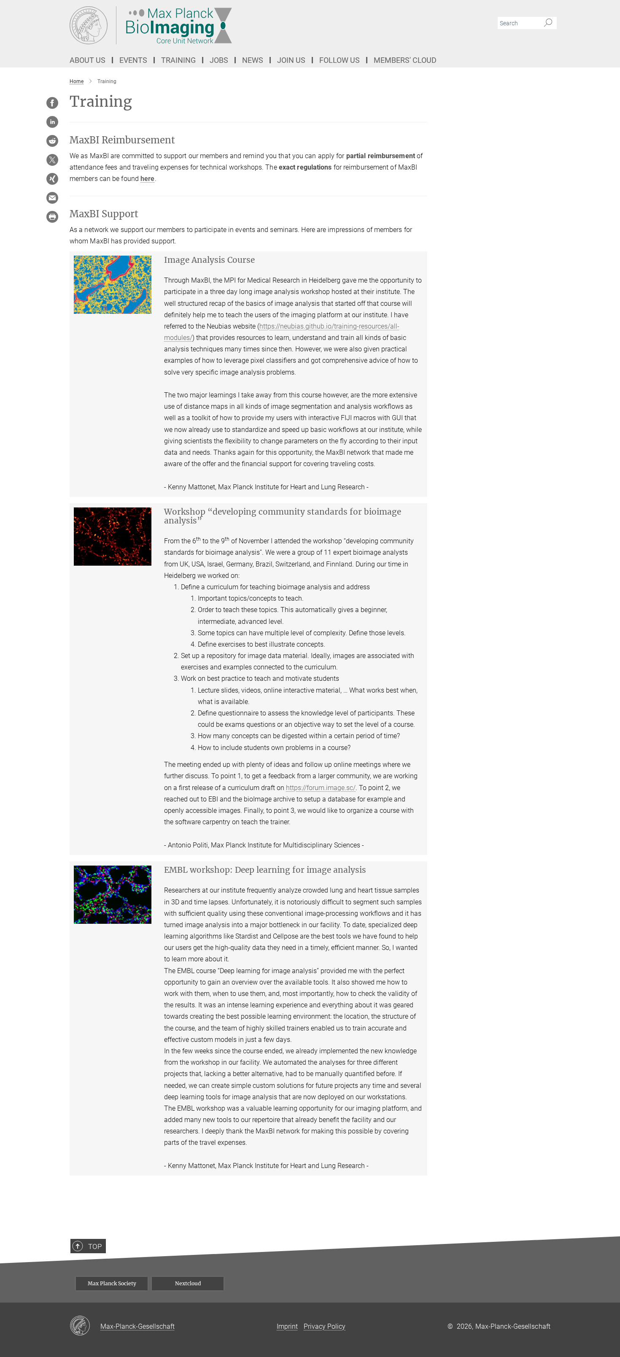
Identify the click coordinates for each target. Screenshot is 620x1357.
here (147, 179)
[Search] (548, 23)
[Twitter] (52, 160)
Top (95, 1246)
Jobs (219, 60)
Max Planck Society (112, 1283)
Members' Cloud (405, 60)
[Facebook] (52, 103)
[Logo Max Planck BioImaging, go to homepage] (228, 25)
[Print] (52, 216)
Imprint (287, 1326)
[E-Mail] (52, 198)
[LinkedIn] (52, 122)
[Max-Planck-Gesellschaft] (85, 1326)
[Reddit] (52, 141)
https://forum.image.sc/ (321, 788)
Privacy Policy (324, 1326)
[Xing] (52, 179)
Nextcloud (188, 1283)
